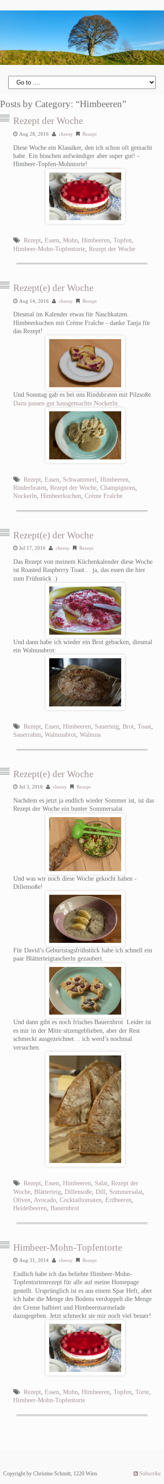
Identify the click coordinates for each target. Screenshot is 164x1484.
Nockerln (25, 496)
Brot (128, 726)
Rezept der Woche (48, 120)
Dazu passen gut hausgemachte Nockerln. (66, 403)
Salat (101, 1183)
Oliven (22, 1200)
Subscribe (149, 1473)
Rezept (89, 134)
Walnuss (90, 734)
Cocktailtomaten (81, 1200)
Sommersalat (126, 1191)
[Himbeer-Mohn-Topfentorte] (85, 1348)
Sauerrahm (27, 734)
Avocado (45, 1200)
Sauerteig (107, 726)
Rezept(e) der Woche (53, 287)
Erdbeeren (118, 1200)
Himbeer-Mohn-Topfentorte (49, 249)
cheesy (66, 134)
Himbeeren (96, 240)
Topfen (122, 240)
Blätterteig (47, 1191)
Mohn (70, 240)
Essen (52, 240)
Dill (101, 1191)
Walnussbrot (60, 734)
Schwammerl (80, 479)
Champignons (117, 487)
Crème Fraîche (104, 496)
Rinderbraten (29, 487)
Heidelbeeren (30, 1208)
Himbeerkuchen (61, 496)
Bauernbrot (65, 1208)
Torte (142, 1392)
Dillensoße (78, 1191)
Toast (144, 726)
